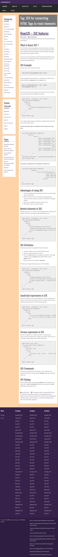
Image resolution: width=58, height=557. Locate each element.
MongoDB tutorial (8, 59)
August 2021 (18, 418)
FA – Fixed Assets (8, 41)
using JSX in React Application (30, 399)
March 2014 (18, 501)
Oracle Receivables (8, 77)
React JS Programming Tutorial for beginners (9, 163)
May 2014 (17, 498)
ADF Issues (6, 24)
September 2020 (19, 442)
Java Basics (6, 49)
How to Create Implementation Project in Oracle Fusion (42, 536)
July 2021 (17, 421)
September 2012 (19, 510)
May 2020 (17, 451)
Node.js (4, 10)
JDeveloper (6, 56)
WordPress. (8, 520)
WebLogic (6, 90)
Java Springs (7, 51)
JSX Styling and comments (33, 394)
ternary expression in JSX (31, 397)
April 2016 (17, 486)
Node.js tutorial (7, 61)
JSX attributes (35, 392)
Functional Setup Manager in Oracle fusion (39, 551)
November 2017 (18, 471)
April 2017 (17, 474)
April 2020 (17, 454)
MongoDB (4, 6)
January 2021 (18, 430)
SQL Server (6, 85)
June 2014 (17, 495)
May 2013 (17, 507)
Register (2, 415)
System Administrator (9, 87)
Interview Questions (47, 6)
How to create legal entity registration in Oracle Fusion (42, 520)
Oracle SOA (6, 80)
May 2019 (17, 463)
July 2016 (17, 477)
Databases (6, 36)
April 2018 (17, 468)
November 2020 (18, 436)
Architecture (6, 31)
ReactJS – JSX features (34, 33)
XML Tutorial (7, 92)
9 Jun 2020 (23, 37)
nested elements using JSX (32, 396)
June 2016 (17, 480)
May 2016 (17, 483)
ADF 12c (35, 6)
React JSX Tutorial (42, 396)
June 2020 (17, 448)
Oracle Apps (7, 70)
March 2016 (18, 489)
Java (5, 46)
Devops (5, 39)
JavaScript (6, 54)
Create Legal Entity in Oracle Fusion (38, 533)
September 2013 (19, 504)
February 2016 (18, 492)
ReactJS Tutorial (7, 82)
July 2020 (17, 445)
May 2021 (17, 427)
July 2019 (17, 457)
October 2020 (18, 439)
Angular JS (6, 26)
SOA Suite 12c (25, 6)
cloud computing (7, 34)
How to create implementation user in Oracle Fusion (41, 548)
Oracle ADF (7, 68)
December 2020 (18, 433)
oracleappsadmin (32, 37)
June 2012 (17, 513)
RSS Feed (6, 167)
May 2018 (17, 466)
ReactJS (13, 10)
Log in (2, 418)
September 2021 (19, 415)
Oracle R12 (14, 6)
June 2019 (17, 459)
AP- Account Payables (9, 29)
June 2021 (17, 424)
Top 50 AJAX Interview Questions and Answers (41, 554)
